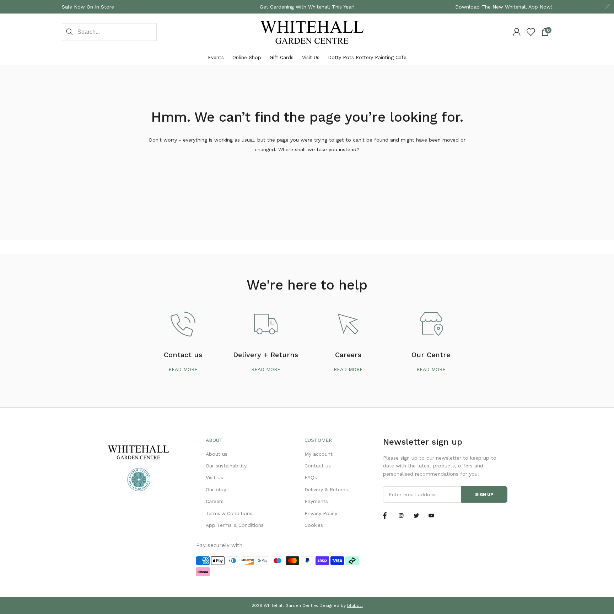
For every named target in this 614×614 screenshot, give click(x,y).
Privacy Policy (321, 513)
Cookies (314, 525)
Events (216, 57)
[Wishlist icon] (531, 32)
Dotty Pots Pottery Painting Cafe (367, 57)
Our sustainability (226, 466)
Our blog (216, 489)
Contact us (318, 466)
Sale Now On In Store (88, 7)
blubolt (355, 605)
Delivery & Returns (326, 489)
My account (319, 454)
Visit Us (310, 57)
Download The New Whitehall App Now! (503, 7)
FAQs (311, 477)
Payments (316, 501)
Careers (214, 501)
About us (216, 454)
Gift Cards (281, 57)
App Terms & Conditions (235, 525)
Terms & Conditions (229, 513)
